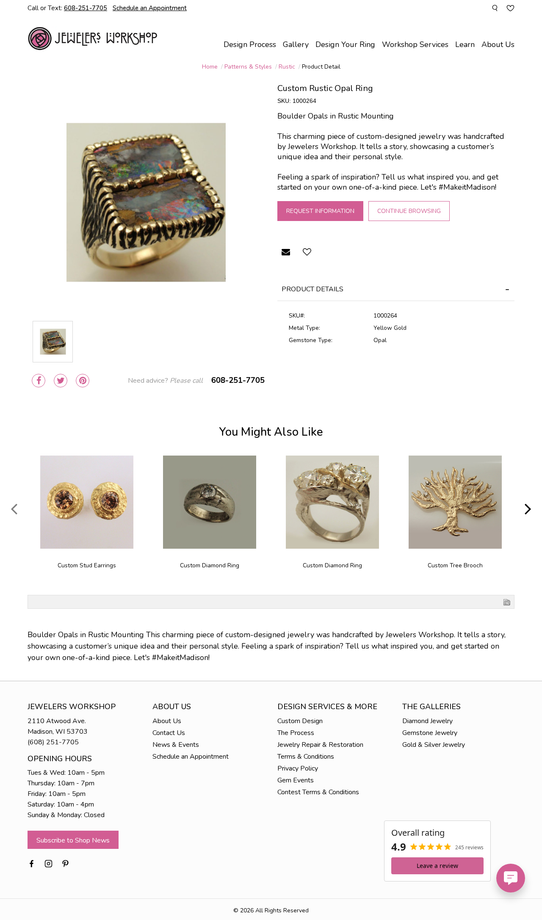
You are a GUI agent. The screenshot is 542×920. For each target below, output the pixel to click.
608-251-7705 (238, 380)
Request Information (320, 211)
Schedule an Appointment (190, 756)
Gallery (296, 44)
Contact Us (168, 733)
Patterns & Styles (248, 67)
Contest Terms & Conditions (318, 792)
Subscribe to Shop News (73, 840)
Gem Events (295, 780)
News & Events (175, 744)
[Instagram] (48, 862)
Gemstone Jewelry (429, 733)
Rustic (287, 67)
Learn (465, 44)
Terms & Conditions (305, 756)
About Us (166, 721)
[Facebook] (38, 380)
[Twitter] (60, 380)
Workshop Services (415, 44)
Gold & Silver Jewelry (433, 744)
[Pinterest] (82, 380)
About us (497, 44)
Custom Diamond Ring (209, 565)
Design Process (250, 44)
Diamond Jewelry (427, 721)
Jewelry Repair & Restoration (320, 744)
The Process (295, 733)
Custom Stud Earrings (87, 565)
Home (210, 67)
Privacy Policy (297, 768)
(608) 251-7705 (53, 742)
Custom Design (300, 721)
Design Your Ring (345, 44)
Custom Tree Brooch (455, 565)
